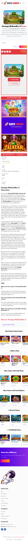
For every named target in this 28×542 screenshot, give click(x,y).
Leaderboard (4, 493)
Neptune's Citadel (16, 422)
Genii (13, 424)
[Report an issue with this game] (2, 52)
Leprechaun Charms (3, 383)
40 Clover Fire (15, 382)
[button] (14, 70)
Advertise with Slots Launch (7, 524)
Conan (2, 422)
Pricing (2, 500)
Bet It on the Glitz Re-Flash (5, 344)
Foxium (4, 158)
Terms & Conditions (5, 516)
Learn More (5, 460)
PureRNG (2, 424)
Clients (2, 513)
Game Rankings (4, 503)
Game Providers (4, 498)
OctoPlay (24, 424)
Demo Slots (3, 496)
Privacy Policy (4, 518)
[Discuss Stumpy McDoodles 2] (10, 52)
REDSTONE (14, 385)
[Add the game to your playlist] (7, 52)
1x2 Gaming (3, 385)
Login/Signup (23, 46)
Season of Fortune (3, 443)
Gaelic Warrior (4, 402)
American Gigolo (16, 402)
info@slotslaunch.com (11, 526)
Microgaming (14, 365)
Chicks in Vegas (15, 343)
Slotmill (2, 444)
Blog (2, 491)
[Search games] (20, 3)
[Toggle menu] (2, 3)
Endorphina (3, 365)
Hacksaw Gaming (15, 444)
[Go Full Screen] (5, 52)
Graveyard (3, 505)
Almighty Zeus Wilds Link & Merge (15, 364)
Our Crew (3, 511)
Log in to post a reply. (9, 324)
